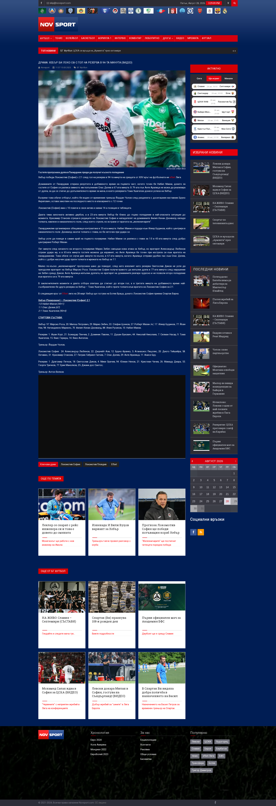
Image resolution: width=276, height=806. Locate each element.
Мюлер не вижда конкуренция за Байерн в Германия (223, 388)
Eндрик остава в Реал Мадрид (222, 334)
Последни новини (210, 269)
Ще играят (214, 78)
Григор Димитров (201, 770)
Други (167, 38)
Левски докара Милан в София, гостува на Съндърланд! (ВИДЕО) (108, 50)
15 (234, 487)
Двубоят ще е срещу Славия (157, 633)
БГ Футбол (82, 67)
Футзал (206, 38)
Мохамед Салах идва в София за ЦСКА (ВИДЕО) (222, 190)
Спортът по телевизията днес (223, 221)
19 (214, 494)
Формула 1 (104, 38)
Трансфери (198, 763)
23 (193, 501)
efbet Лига (208, 756)
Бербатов (221, 748)
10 (200, 487)
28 (227, 501)
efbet (172, 177)
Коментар (135, 38)
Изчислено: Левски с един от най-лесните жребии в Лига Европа (223, 409)
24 (200, 501)
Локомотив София (70, 464)
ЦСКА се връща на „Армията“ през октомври (223, 240)
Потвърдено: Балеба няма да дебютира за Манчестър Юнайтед (222, 283)
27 (220, 501)
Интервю (120, 38)
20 (220, 494)
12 (214, 487)
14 (227, 487)
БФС (221, 756)
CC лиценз (100, 802)
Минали (229, 78)
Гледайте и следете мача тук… (58, 633)
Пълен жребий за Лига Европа (223, 301)
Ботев (212, 763)
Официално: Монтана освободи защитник (223, 370)
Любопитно (152, 38)
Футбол (44, 38)
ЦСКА (208, 741)
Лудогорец (222, 741)
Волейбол (72, 38)
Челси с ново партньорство (221, 351)
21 (227, 494)
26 (214, 501)
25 (207, 501)
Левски (196, 741)
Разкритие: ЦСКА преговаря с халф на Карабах (223, 428)
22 (234, 494)
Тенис (58, 38)
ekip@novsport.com (60, 3)
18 (207, 494)
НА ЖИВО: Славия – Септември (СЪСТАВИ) (223, 206)
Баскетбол (88, 38)
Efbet (65, 293)
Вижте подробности (103, 633)
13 (220, 487)
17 (200, 494)
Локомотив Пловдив (96, 464)
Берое (208, 748)
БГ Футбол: (67, 50)
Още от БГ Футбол (53, 571)
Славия (196, 748)
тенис (195, 756)
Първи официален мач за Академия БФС (223, 445)
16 (193, 494)
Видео (180, 38)
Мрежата (193, 38)
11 (207, 487)
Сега (199, 78)
